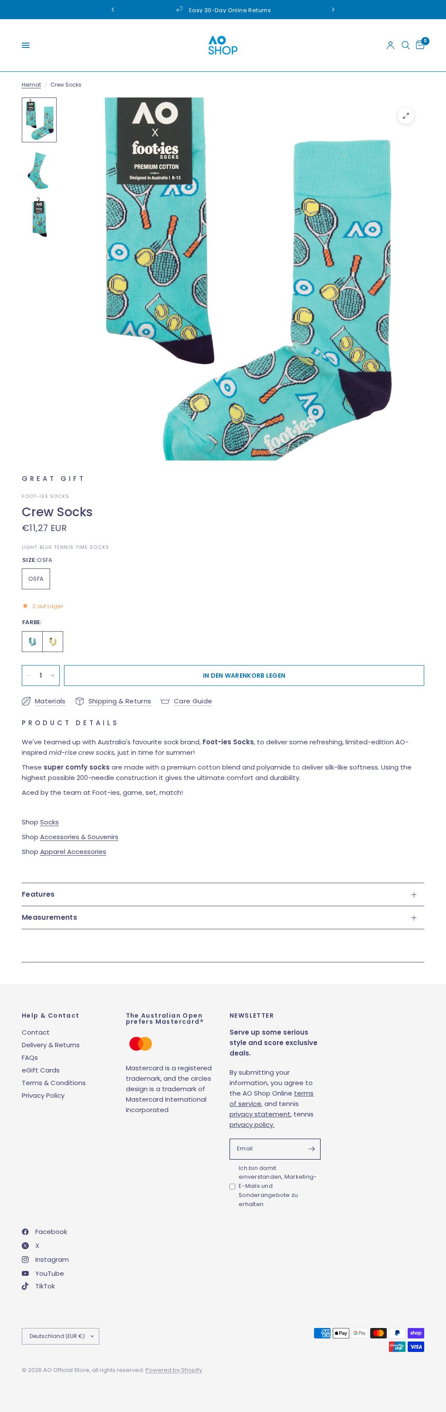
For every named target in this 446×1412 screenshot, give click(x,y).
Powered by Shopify (173, 1370)
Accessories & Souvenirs (79, 836)
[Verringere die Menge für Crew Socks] (28, 676)
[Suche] (406, 45)
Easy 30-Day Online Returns (230, 10)
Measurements (49, 917)
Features (38, 894)
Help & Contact (51, 1015)
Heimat (31, 84)
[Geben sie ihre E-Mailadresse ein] (312, 1149)
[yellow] (52, 641)
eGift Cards (41, 1070)
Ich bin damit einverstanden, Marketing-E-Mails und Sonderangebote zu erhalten (278, 1186)
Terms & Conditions (54, 1082)
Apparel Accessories (73, 851)
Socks (49, 822)
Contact (36, 1032)
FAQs (30, 1057)
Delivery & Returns (51, 1044)
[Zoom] (406, 116)
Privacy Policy (43, 1095)
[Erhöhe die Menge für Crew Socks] (52, 676)
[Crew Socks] (32, 641)
